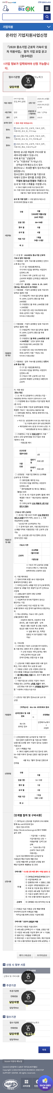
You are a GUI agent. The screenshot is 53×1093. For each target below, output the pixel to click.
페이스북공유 (25, 955)
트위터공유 (42, 955)
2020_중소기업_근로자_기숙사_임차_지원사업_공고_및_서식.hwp (30, 129)
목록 (44, 1049)
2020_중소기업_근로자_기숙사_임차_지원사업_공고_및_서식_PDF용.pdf (30, 137)
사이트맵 (26, 1085)
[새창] (9, 2)
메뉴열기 (26, 26)
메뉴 (47, 8)
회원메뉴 (6, 8)
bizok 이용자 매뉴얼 (13, 1061)
